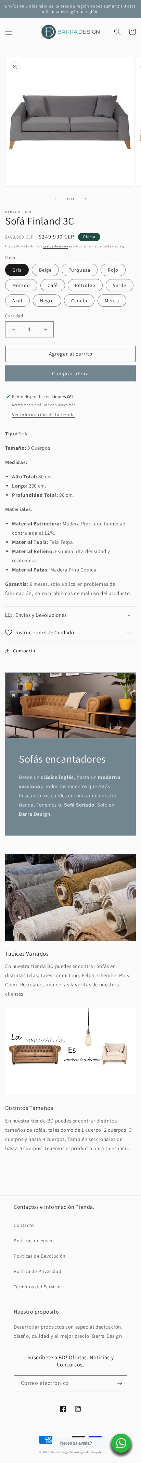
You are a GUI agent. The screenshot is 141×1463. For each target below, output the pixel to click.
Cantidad (14, 316)
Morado (21, 285)
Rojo (113, 270)
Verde (119, 285)
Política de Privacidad (37, 1271)
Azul (17, 301)
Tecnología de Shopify (86, 1452)
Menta (112, 301)
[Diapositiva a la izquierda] (55, 199)
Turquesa (79, 270)
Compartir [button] (24, 651)
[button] (8, 31)
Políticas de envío (33, 1240)
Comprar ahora (70, 373)
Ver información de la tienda (43, 414)
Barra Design (60, 1452)
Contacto (24, 1225)
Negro (47, 301)
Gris (17, 270)
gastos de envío (55, 246)
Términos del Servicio (37, 1287)
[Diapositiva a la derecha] (85, 199)
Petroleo (85, 285)
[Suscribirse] (119, 1383)
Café (53, 285)
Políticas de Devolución (40, 1256)
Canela (79, 301)
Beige (45, 270)
